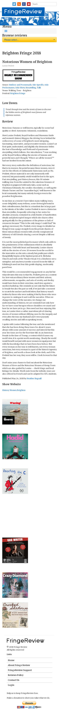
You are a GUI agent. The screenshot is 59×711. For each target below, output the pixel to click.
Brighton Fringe (17, 93)
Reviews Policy (15, 675)
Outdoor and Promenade (20, 85)
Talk (39, 87)
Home (11, 660)
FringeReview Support (20, 670)
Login (11, 685)
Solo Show (20, 87)
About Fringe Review (19, 665)
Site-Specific (38, 85)
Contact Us (13, 680)
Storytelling (31, 87)
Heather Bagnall (34, 378)
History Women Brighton (13, 390)
